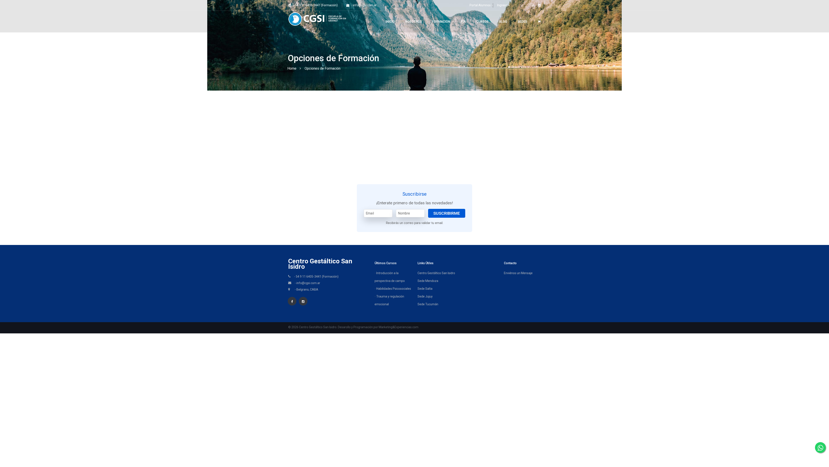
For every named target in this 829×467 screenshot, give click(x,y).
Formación (441, 21)
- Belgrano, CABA (306, 289)
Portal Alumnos (480, 5)
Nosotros (413, 21)
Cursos (482, 21)
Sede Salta (425, 288)
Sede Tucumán (428, 304)
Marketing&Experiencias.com (398, 327)
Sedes (522, 21)
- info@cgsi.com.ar (364, 5)
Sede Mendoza (428, 281)
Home (291, 68)
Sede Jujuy (425, 296)
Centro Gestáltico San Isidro (320, 263)
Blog (503, 21)
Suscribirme (446, 213)
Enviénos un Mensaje (518, 273)
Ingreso (502, 5)
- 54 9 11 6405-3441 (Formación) (315, 5)
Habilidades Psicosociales (393, 288)
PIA (463, 21)
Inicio (390, 21)
